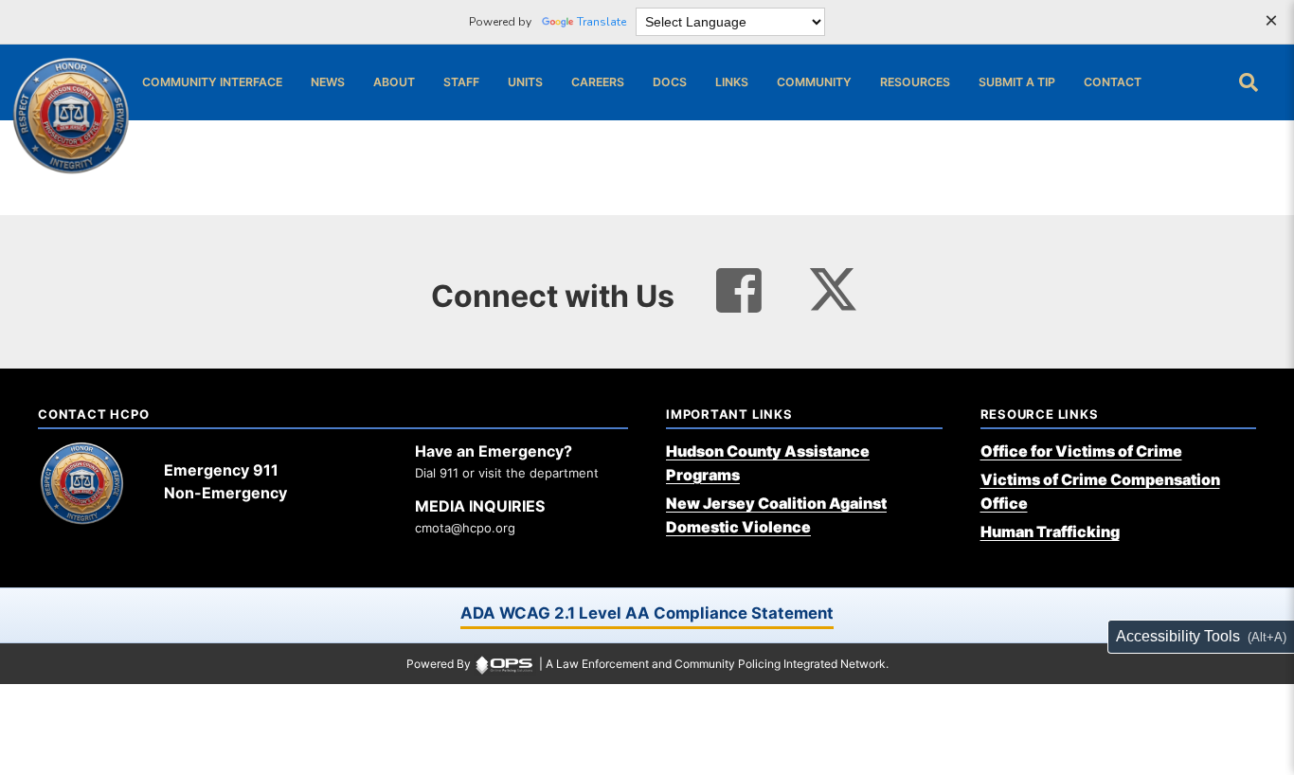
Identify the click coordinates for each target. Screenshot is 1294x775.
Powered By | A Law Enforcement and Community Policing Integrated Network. (647, 664)
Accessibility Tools (1178, 636)
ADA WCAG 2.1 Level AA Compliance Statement (647, 613)
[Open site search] (1248, 82)
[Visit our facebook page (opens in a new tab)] (738, 291)
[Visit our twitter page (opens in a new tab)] (833, 284)
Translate (601, 21)
